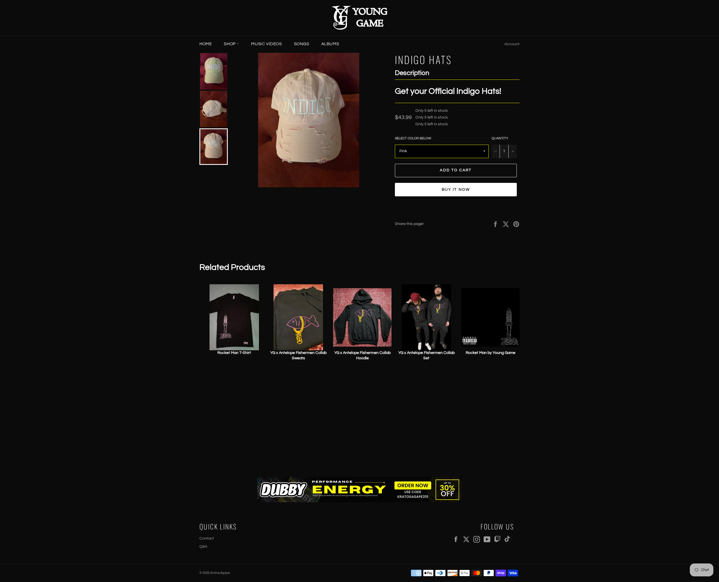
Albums (330, 44)
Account (512, 44)
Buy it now (456, 190)
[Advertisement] (359, 420)
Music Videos (266, 44)
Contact (206, 538)
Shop (230, 44)
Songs (301, 44)
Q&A (203, 547)
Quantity (500, 138)
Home (205, 44)
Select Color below (413, 138)
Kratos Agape (220, 572)
